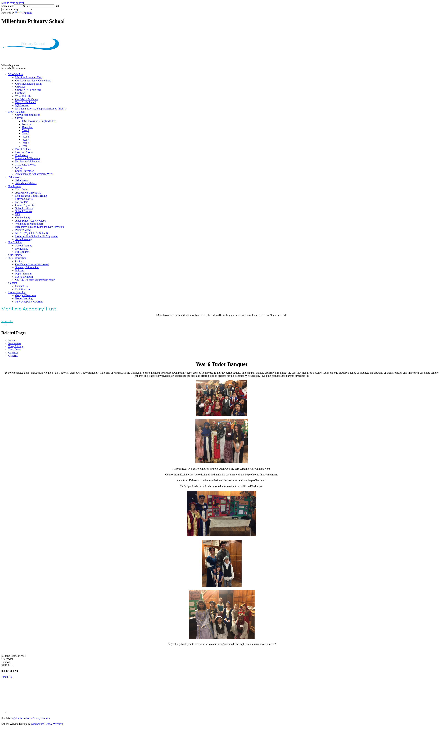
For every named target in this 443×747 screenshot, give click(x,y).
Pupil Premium (23, 273)
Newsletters (21, 201)
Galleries (13, 355)
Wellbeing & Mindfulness (29, 223)
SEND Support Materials (29, 301)
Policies (19, 270)
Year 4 (25, 139)
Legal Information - (21, 718)
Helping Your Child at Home (31, 195)
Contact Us (21, 286)
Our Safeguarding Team (28, 83)
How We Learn (16, 111)
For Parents (14, 186)
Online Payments (24, 205)
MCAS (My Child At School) (31, 233)
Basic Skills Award (25, 102)
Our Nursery (15, 254)
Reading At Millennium (28, 161)
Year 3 (25, 136)
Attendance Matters (26, 183)
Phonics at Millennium (27, 158)
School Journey (23, 245)
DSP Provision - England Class (39, 121)
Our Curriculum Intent (27, 114)
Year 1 (25, 130)
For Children (15, 242)
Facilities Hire (22, 289)
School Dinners (23, 211)
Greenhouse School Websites (47, 723)
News (11, 340)
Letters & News (24, 198)
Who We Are (15, 74)
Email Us (6, 676)
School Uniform (24, 208)
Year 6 (25, 145)
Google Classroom (25, 295)
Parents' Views (23, 229)
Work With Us (23, 96)
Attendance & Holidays (28, 192)
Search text (7, 5)
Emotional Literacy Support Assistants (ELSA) (40, 108)
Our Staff (20, 92)
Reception (27, 127)
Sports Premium (24, 276)
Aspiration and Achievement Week (34, 173)
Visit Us (7, 321)
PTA (17, 214)
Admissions (14, 177)
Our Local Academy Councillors (33, 80)
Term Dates (21, 189)
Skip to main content (12, 2)
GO (57, 5)
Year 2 (25, 133)
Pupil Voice (21, 155)
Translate (27, 12)
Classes (19, 117)
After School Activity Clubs (30, 220)
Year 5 (25, 142)
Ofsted (18, 261)
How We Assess (24, 152)
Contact (12, 282)
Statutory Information (27, 267)
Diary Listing (15, 346)
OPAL (18, 167)
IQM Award (22, 105)
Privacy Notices (41, 718)
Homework (21, 248)
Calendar (13, 352)
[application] (221, 694)
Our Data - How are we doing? (32, 264)
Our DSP (20, 86)
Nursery (26, 124)
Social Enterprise (24, 170)
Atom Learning (23, 239)
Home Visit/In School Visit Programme (36, 236)
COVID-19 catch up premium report (35, 279)
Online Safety (22, 217)
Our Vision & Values (26, 99)
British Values (22, 149)
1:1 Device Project (25, 164)
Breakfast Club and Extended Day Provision (39, 226)
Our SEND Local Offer (28, 89)
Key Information (17, 257)
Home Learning (17, 292)
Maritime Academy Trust (28, 77)
